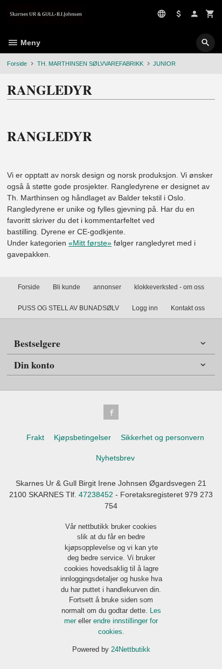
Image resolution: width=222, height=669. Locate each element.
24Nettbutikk (130, 649)
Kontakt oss (188, 308)
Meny (29, 42)
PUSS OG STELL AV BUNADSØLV (68, 308)
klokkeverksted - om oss (169, 287)
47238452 (96, 494)
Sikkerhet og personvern (162, 437)
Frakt (35, 437)
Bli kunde (66, 287)
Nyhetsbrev (115, 458)
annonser (107, 287)
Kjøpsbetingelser (82, 437)
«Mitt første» (90, 243)
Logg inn (145, 308)
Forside (17, 63)
